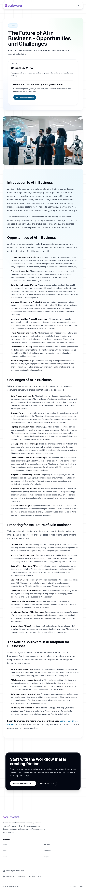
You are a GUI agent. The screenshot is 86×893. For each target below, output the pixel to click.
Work (5, 851)
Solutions (47, 844)
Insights (13, 25)
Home (5, 844)
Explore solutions (47, 783)
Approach (47, 851)
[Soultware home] (13, 5)
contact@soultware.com (15, 871)
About (5, 857)
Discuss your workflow (25, 97)
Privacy (73, 886)
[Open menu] (78, 5)
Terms (81, 886)
